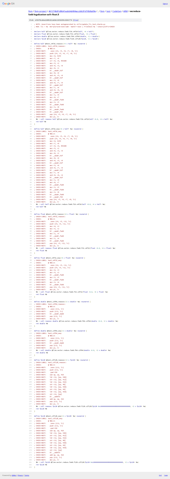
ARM (125, 11)
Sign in (165, 4)
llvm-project (40, 11)
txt (160, 475)
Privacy (20, 475)
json (166, 475)
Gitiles (14, 475)
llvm (30, 11)
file (76, 20)
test (108, 11)
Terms (26, 475)
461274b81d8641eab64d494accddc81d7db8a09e (72, 11)
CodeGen (116, 11)
